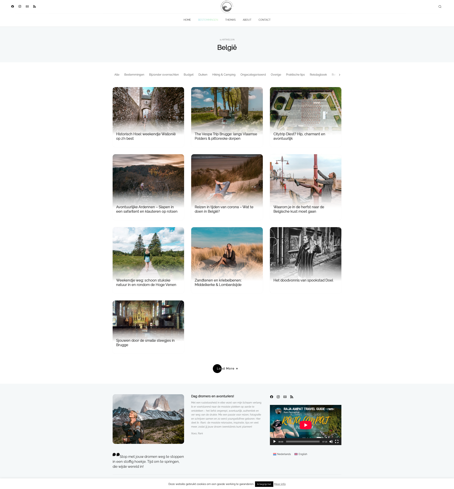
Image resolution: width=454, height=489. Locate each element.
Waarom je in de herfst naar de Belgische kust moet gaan (298, 209)
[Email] (27, 7)
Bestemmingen (134, 74)
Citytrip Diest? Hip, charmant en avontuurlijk (299, 136)
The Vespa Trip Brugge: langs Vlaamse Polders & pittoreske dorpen (226, 136)
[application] (305, 425)
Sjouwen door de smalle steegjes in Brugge (145, 342)
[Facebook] (12, 7)
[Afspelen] (274, 441)
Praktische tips (295, 74)
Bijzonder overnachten (164, 74)
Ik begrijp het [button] (264, 484)
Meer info (280, 484)
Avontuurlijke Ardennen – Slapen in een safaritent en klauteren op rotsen (147, 209)
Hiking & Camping (224, 74)
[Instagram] (20, 7)
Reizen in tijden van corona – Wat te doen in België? (224, 209)
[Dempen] (331, 441)
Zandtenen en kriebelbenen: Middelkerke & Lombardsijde (218, 282)
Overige (276, 74)
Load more (225, 368)
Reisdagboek (318, 74)
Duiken (202, 74)
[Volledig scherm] (337, 441)
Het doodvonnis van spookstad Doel (303, 280)
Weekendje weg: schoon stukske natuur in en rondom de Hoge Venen (146, 282)
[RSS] (34, 7)
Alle (116, 74)
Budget (188, 74)
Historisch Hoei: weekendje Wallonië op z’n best (146, 136)
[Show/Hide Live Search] (439, 6)
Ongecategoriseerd (253, 74)
